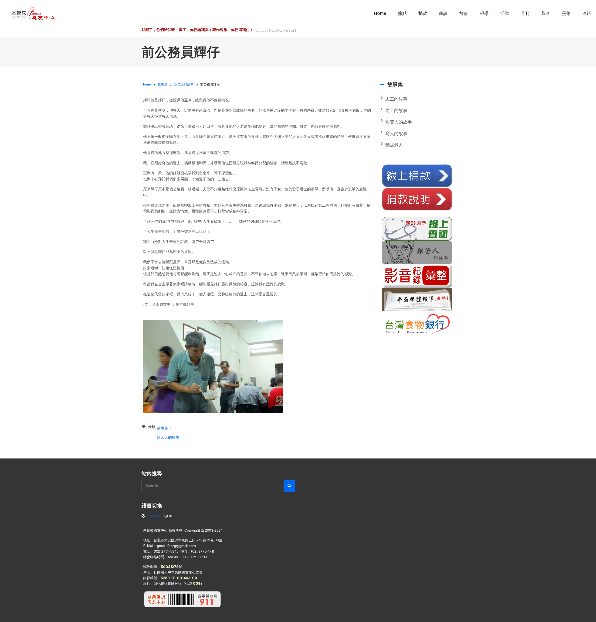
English (167, 516)
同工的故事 (396, 110)
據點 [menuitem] (402, 13)
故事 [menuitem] (463, 13)
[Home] (33, 13)
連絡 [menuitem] (586, 13)
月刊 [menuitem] (525, 13)
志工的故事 (396, 99)
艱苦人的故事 (168, 437)
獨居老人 (394, 145)
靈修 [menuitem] (566, 13)
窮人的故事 (396, 133)
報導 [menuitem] (484, 13)
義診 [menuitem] (443, 13)
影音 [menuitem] (545, 13)
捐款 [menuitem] (422, 13)
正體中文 (153, 516)
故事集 (162, 428)
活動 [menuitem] (504, 13)
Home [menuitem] (380, 13)
